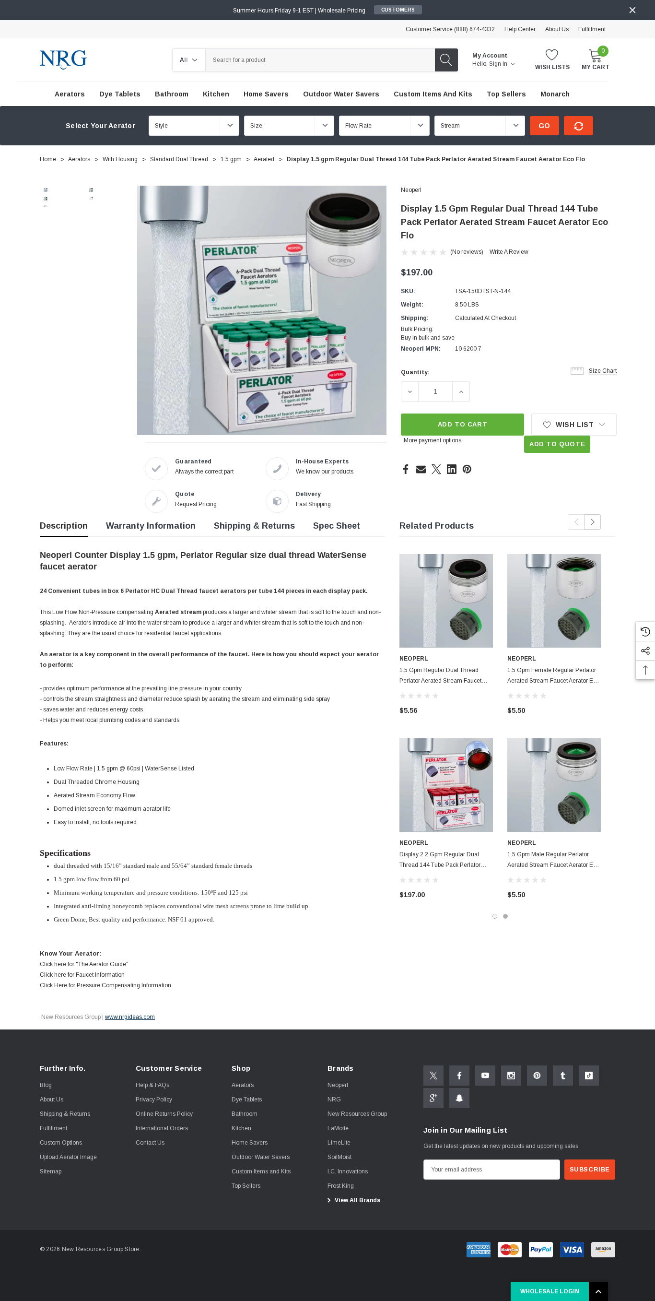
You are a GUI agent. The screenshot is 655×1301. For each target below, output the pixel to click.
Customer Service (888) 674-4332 (450, 29)
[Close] (632, 10)
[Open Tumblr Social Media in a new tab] (563, 1075)
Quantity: (415, 372)
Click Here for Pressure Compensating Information (105, 985)
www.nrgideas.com (130, 1017)
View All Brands (356, 1200)
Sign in (499, 64)
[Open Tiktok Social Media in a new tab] (589, 1075)
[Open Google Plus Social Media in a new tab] (433, 1098)
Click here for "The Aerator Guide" (84, 964)
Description (64, 526)
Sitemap (50, 1171)
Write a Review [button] (509, 251)
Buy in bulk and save (428, 337)
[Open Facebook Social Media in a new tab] (459, 1075)
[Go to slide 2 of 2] (505, 916)
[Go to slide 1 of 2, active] (494, 916)
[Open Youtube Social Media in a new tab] (485, 1075)
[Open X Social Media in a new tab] (433, 1075)
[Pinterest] (467, 469)
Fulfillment (592, 29)
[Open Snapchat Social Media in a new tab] (459, 1098)
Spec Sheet (336, 526)
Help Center (520, 29)
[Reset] (578, 125)
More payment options (432, 440)
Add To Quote (557, 444)
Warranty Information (151, 526)
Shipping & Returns (254, 526)
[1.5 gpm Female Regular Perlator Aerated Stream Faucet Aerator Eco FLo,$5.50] (554, 601)
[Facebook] (405, 469)
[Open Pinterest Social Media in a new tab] (537, 1075)
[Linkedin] (451, 469)
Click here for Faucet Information (82, 974)
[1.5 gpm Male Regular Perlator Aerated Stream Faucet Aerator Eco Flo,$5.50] (554, 785)
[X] (436, 469)
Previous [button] (576, 522)
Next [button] (592, 522)
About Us (557, 29)
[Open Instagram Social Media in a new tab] (511, 1075)
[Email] (421, 469)
